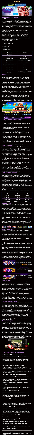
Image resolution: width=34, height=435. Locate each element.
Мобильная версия (7, 49)
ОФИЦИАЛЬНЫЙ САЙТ (7, 40)
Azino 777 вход (6, 46)
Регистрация (6, 47)
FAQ (4, 50)
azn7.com (24, 56)
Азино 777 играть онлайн (8, 43)
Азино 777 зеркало (7, 42)
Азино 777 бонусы (7, 45)
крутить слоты (20, 83)
